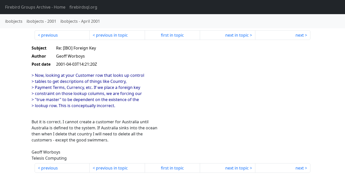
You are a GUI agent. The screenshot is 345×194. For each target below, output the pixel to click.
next (299, 35)
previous (49, 35)
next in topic (237, 35)
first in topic (172, 35)
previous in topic (112, 35)
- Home (35, 7)
